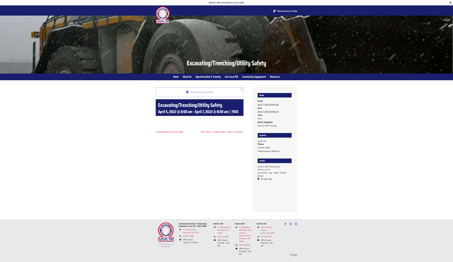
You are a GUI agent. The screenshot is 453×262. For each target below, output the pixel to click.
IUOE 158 (262, 141)
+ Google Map (265, 179)
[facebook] (285, 224)
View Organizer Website (268, 151)
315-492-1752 (266, 236)
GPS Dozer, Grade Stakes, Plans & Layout (221, 131)
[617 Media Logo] (293, 255)
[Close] (450, 2)
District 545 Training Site (269, 166)
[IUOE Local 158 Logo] (166, 223)
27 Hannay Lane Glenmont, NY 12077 (224, 230)
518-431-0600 (188, 236)
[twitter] (290, 224)
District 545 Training (267, 125)
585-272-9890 (244, 245)
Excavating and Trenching (170, 131)
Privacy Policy (166, 246)
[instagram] (295, 224)
